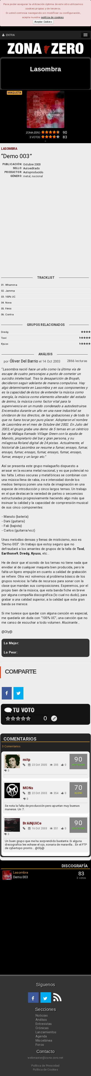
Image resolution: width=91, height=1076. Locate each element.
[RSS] (56, 997)
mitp (26, 760)
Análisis (41, 1019)
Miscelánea (44, 1040)
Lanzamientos (46, 1032)
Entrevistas (44, 1024)
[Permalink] (24, 764)
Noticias (42, 1015)
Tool (3, 337)
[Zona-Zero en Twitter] (45, 997)
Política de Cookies (45, 1069)
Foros (40, 1044)
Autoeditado (31, 168)
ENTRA (9, 35)
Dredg (4, 332)
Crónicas (42, 1028)
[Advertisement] (45, 225)
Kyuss (4, 343)
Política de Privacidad (45, 1065)
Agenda (41, 1036)
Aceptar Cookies (43, 21)
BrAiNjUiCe (32, 823)
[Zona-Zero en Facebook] (33, 997)
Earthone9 (10, 553)
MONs (28, 788)
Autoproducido (33, 172)
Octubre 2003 (32, 164)
